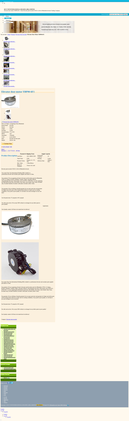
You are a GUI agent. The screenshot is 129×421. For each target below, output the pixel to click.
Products (13, 34)
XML (61, 405)
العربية (5, 397)
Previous (3, 150)
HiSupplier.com (53, 405)
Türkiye (5, 402)
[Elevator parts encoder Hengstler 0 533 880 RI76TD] (6, 73)
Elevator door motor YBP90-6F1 (11, 121)
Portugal (6, 392)
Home (8, 34)
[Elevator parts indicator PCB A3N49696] (6, 79)
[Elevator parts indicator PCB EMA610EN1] (6, 40)
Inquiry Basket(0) (9, 3)
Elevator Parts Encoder (21, 34)
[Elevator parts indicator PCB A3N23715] (6, 47)
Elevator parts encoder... (9, 62)
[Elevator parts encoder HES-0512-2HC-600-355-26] (6, 85)
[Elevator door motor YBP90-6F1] (10, 107)
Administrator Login (8, 1)
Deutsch (5, 387)
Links (58, 405)
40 (16, 150)
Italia (5, 391)
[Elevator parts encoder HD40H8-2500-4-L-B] (6, 67)
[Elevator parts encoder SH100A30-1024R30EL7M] (6, 61)
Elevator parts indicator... (9, 41)
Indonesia (6, 399)
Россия (5, 398)
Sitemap (65, 405)
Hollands (6, 385)
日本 (5, 394)
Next (18, 150)
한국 (5, 395)
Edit (11, 146)
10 (13, 150)
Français (6, 389)
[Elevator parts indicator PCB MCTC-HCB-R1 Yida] (6, 54)
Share (2, 149)
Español (5, 388)
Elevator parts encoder (11, 319)
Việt (5, 401)
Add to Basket (6, 146)
